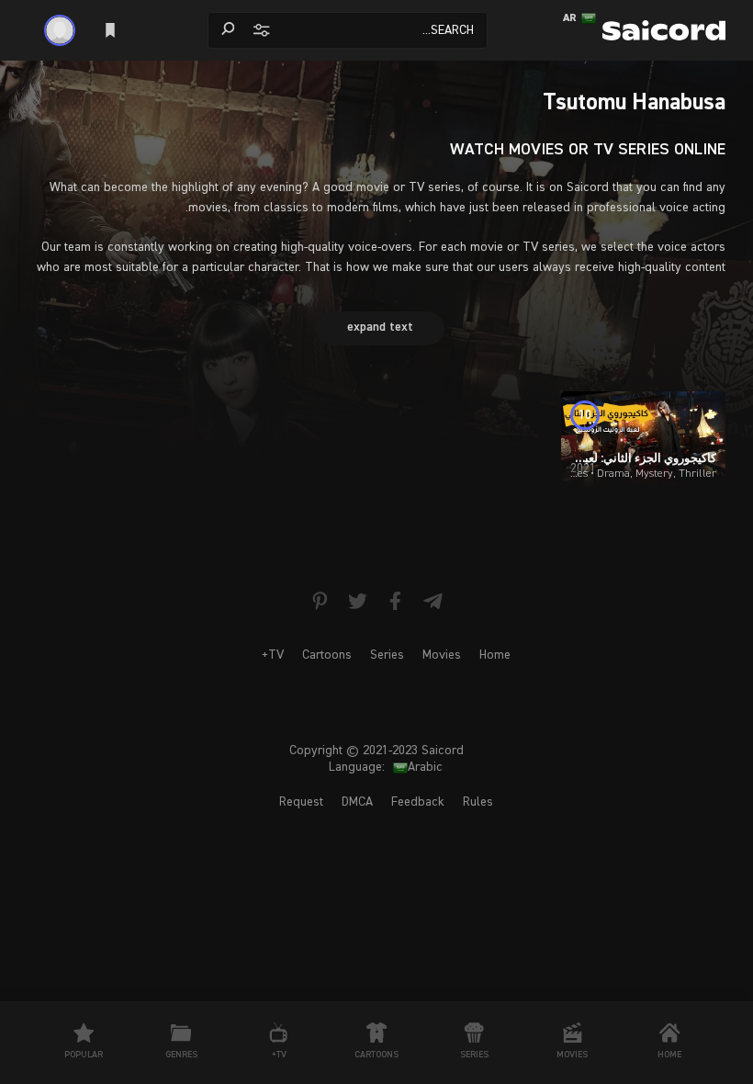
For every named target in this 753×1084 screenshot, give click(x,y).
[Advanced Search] (259, 29)
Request (301, 802)
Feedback (417, 802)
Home (495, 655)
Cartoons (327, 655)
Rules (478, 802)
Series (387, 655)
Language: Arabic (386, 767)
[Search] (228, 29)
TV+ (273, 655)
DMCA (357, 802)
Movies (441, 655)
